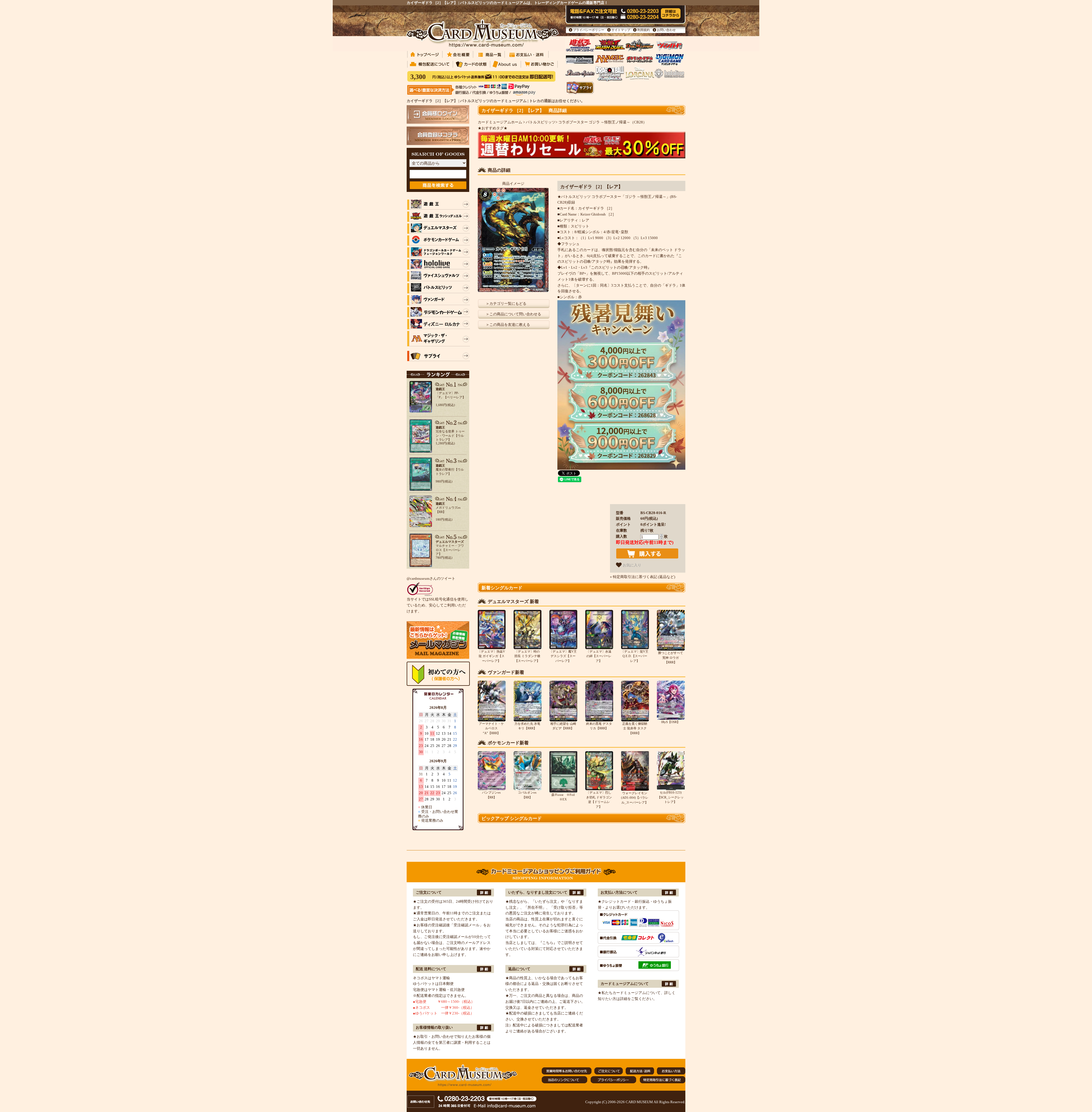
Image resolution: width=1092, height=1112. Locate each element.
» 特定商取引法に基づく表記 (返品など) (642, 577)
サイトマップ (620, 30)
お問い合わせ (666, 30)
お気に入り (631, 565)
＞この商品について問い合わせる (513, 314)
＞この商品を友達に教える (508, 324)
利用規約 (643, 30)
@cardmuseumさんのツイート (431, 578)
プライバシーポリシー (588, 30)
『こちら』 (548, 943)
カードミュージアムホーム (500, 122)
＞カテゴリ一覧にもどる (506, 303)
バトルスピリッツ (540, 122)
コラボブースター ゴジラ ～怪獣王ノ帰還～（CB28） (602, 122)
